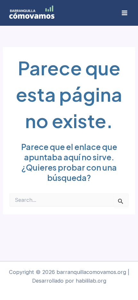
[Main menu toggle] (124, 13)
